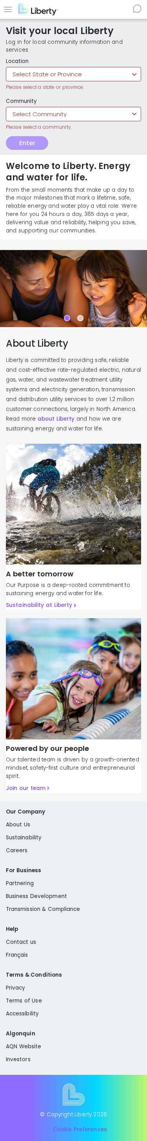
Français (17, 955)
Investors (18, 1059)
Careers (16, 850)
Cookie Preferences (80, 1129)
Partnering (20, 883)
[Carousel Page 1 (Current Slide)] (67, 318)
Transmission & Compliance (43, 909)
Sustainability (24, 837)
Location (17, 61)
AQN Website (23, 1046)
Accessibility (22, 1013)
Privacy (15, 988)
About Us (18, 824)
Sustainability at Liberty (39, 605)
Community (21, 101)
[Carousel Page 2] (80, 318)
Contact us (138, 8)
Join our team (25, 788)
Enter (27, 143)
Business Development (36, 896)
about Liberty (56, 419)
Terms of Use (24, 1000)
